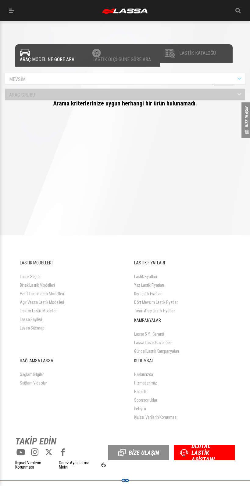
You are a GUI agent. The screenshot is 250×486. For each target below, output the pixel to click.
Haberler (141, 391)
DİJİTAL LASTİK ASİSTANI (203, 452)
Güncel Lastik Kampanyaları (156, 351)
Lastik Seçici (30, 276)
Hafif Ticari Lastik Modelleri (42, 293)
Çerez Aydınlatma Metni (74, 465)
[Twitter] (48, 452)
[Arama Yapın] (238, 10)
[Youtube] (20, 452)
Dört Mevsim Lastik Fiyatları (156, 302)
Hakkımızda (143, 374)
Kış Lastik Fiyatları (148, 293)
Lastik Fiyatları (145, 276)
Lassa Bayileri (31, 319)
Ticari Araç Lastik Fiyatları (154, 310)
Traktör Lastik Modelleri (38, 310)
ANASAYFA (125, 11)
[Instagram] (34, 452)
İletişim (140, 408)
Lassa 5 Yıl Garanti (149, 334)
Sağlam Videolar (33, 383)
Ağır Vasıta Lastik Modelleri (42, 302)
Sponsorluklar (145, 400)
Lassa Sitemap (32, 328)
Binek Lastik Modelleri (37, 285)
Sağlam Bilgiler (32, 374)
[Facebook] (62, 452)
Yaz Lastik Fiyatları (149, 285)
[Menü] (11, 11)
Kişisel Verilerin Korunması (155, 417)
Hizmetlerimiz (145, 383)
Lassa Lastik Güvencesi (153, 342)
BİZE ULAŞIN (144, 452)
